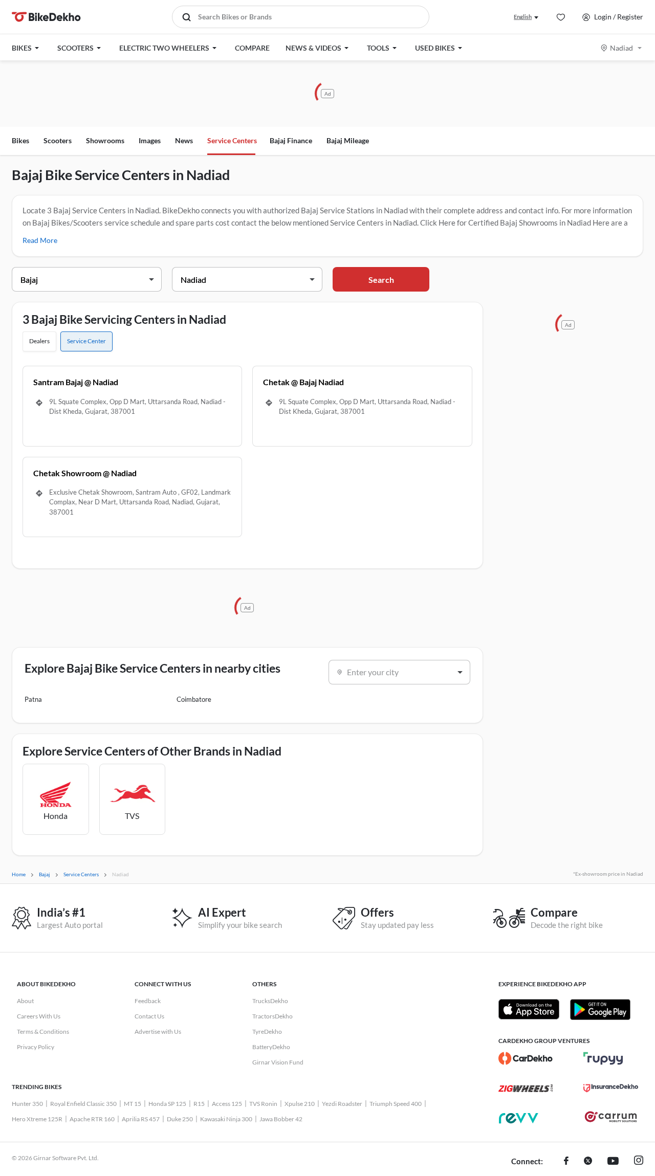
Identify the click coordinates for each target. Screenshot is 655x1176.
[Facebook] (566, 1162)
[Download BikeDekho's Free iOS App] (528, 1009)
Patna (33, 699)
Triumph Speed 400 (395, 1103)
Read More (40, 240)
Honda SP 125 (167, 1103)
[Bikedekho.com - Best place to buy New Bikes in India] (46, 17)
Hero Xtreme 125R (37, 1119)
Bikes (20, 140)
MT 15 (132, 1103)
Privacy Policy (35, 1047)
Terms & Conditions (43, 1031)
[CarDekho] (525, 1058)
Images (150, 140)
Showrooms (105, 140)
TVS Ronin (263, 1103)
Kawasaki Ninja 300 (226, 1119)
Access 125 (227, 1103)
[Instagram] (638, 1162)
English (523, 16)
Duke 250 (180, 1119)
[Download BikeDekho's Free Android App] (600, 1009)
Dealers (39, 341)
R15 (199, 1103)
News (184, 140)
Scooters (57, 140)
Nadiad (621, 47)
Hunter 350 (27, 1103)
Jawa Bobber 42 (280, 1119)
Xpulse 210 (300, 1103)
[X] (588, 1162)
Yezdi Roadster (342, 1103)
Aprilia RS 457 (141, 1119)
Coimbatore (194, 699)
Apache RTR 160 (92, 1119)
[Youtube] (613, 1162)
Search (381, 279)
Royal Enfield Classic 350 (83, 1103)
